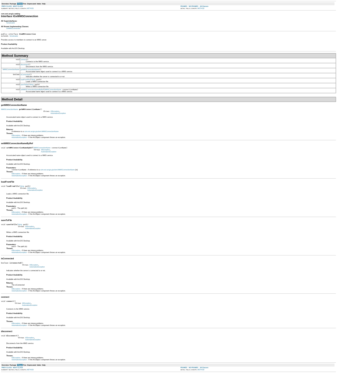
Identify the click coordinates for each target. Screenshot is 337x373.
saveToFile (24, 85)
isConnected (25, 75)
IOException (55, 111)
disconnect (24, 65)
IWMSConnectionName (11, 69)
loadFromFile (25, 80)
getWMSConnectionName (30, 70)
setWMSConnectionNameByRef (32, 90)
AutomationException (58, 113)
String (33, 80)
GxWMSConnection (13, 28)
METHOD (30, 8)
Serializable (10, 23)
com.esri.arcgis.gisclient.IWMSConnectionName (41, 131)
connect (23, 60)
